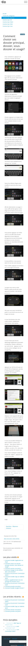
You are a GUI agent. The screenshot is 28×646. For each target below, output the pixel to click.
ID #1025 (22, 34)
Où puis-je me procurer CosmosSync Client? (12, 630)
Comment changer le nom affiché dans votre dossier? (14, 570)
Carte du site (7, 638)
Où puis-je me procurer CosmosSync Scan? (12, 627)
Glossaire (14, 638)
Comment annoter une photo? (13, 568)
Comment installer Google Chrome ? (14, 588)
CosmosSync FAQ (3, 2)
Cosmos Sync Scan (8, 26)
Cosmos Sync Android (8, 18)
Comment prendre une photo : (13, 586)
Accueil (4, 13)
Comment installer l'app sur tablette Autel (13, 623)
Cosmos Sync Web (8, 24)
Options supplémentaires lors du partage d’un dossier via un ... (14, 580)
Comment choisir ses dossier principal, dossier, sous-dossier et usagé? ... (14, 565)
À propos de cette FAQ (10, 536)
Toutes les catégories (9, 15)
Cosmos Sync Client (8, 22)
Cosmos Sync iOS (7, 20)
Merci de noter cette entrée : (12, 539)
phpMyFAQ (21, 645)
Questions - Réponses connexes (12, 527)
